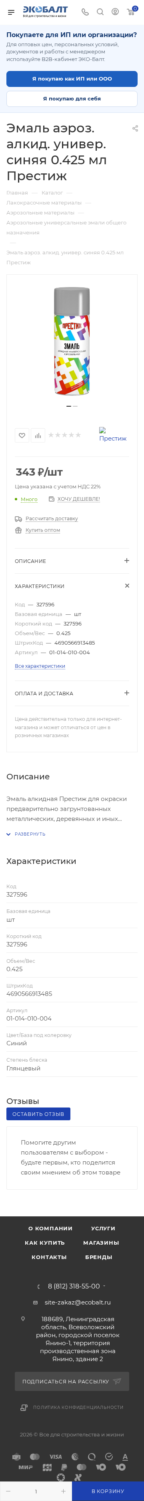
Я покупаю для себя (72, 98)
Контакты (49, 1257)
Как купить (45, 1242)
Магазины (101, 1242)
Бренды (98, 1257)
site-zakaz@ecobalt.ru (78, 1302)
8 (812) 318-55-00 (74, 1286)
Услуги (103, 1228)
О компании (50, 1228)
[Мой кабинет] (115, 12)
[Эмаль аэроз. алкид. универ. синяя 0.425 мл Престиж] (72, 342)
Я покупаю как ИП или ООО (72, 78)
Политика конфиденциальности (78, 1407)
